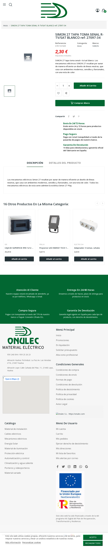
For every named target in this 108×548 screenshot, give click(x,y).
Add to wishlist (58, 93)
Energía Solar (11, 443)
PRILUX (42, 244)
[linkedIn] (75, 466)
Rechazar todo (92, 543)
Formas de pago (64, 379)
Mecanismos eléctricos (16, 438)
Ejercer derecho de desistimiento (72, 443)
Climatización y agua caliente (19, 463)
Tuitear (73, 116)
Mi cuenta (61, 429)
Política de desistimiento (68, 389)
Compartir (68, 116)
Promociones (62, 340)
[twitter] (63, 466)
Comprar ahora (82, 103)
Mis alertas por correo (67, 458)
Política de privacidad (66, 394)
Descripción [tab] (35, 162)
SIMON (95, 46)
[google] (86, 466)
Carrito (59, 433)
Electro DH (79, 244)
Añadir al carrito (88, 85)
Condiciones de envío (66, 374)
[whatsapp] (80, 466)
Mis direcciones (63, 448)
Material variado (13, 472)
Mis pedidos (62, 438)
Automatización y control (17, 458)
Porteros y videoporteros (17, 468)
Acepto (92, 537)
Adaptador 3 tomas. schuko (87, 248)
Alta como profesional (67, 354)
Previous (97, 203)
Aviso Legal (61, 404)
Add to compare (66, 93)
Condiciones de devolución (69, 384)
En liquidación (63, 345)
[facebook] (57, 466)
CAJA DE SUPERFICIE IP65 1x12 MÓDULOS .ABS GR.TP (19, 248)
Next (102, 203)
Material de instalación (16, 429)
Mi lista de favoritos (65, 453)
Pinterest (78, 116)
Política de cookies (65, 399)
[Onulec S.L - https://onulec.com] (70, 413)
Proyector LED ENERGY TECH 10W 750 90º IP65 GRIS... (53, 248)
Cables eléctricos (13, 433)
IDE (6, 244)
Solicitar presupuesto (66, 350)
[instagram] (69, 466)
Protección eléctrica (14, 453)
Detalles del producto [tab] (65, 162)
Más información (13, 542)
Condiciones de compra (67, 369)
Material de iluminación (16, 448)
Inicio (79, 46)
